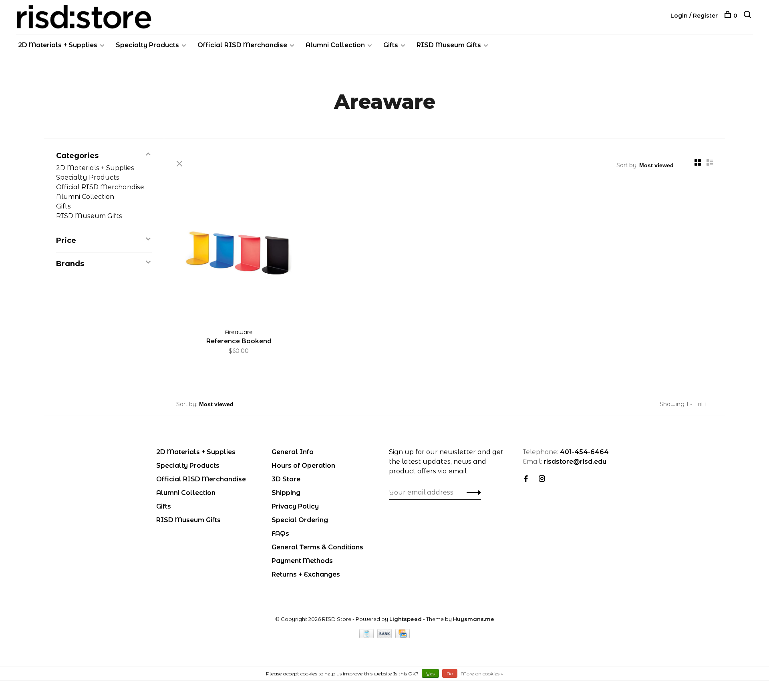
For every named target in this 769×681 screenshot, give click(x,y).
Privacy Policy (295, 506)
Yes (430, 674)
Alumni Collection (335, 45)
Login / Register (694, 15)
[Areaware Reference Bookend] (239, 256)
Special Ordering (300, 520)
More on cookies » (482, 674)
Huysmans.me (473, 619)
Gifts (390, 45)
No (450, 674)
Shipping (286, 493)
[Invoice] (367, 636)
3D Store (286, 479)
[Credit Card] (402, 636)
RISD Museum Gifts (449, 45)
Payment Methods (302, 561)
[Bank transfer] (385, 636)
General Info (293, 452)
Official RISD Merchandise (242, 45)
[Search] (748, 15)
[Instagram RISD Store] (542, 479)
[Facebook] (526, 479)
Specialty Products (147, 45)
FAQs (280, 533)
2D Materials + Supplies (57, 45)
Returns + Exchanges (306, 574)
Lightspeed (405, 619)
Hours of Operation (303, 465)
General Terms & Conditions (317, 547)
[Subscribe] (471, 492)
